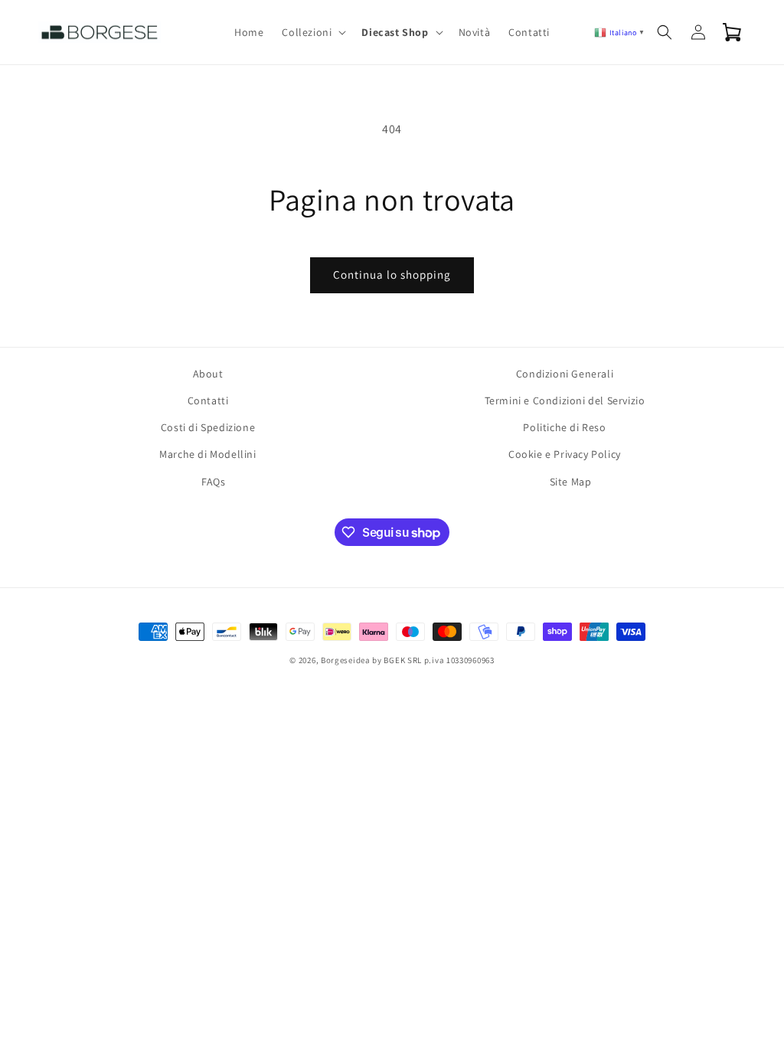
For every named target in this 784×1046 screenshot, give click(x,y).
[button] (312, 32)
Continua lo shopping (392, 274)
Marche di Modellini (207, 454)
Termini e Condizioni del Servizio (565, 400)
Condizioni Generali (564, 374)
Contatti (208, 400)
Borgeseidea (346, 660)
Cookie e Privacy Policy (564, 454)
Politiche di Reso (564, 427)
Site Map (571, 482)
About (208, 374)
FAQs (213, 482)
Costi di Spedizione (208, 427)
